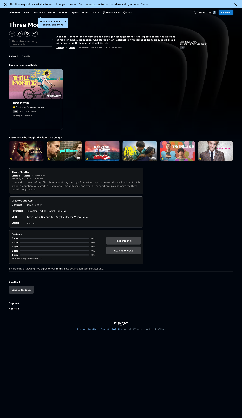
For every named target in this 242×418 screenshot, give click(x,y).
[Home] (14, 12)
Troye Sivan (190, 42)
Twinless (177, 151)
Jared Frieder (34, 204)
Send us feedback (108, 329)
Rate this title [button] (124, 240)
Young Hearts (140, 151)
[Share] (35, 34)
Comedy (60, 47)
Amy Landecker (199, 44)
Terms (59, 268)
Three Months (36, 84)
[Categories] (209, 12)
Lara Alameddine (36, 210)
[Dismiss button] (236, 4)
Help (120, 329)
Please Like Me (215, 151)
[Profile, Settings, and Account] (214, 12)
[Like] (20, 34)
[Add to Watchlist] (12, 34)
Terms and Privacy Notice (88, 329)
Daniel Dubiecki (57, 210)
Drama (72, 47)
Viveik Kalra (81, 216)
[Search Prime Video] (194, 12)
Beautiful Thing (102, 151)
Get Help (14, 308)
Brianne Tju (185, 44)
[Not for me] (27, 34)
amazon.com (93, 4)
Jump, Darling (26, 151)
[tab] (13, 56)
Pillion (64, 151)
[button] (27, 259)
